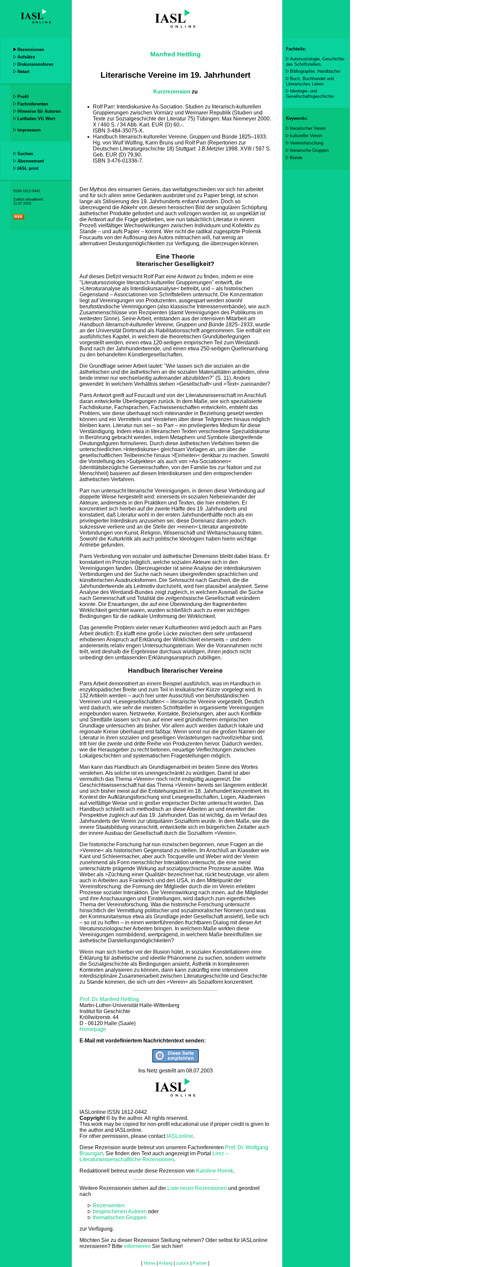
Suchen (25, 153)
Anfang (165, 1263)
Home (149, 1263)
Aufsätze (26, 56)
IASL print (27, 168)
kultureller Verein (306, 135)
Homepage (92, 1029)
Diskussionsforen (35, 64)
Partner (200, 1263)
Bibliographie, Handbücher (315, 71)
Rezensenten (109, 1205)
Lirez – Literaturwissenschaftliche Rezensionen (153, 1156)
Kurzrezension (171, 91)
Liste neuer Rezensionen (197, 1188)
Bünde (296, 157)
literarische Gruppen (309, 150)
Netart (23, 71)
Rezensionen (30, 49)
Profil (23, 96)
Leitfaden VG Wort (36, 118)
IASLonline (180, 1136)
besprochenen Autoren (120, 1211)
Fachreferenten (32, 103)
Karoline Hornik (214, 1171)
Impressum (29, 129)
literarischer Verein (308, 128)
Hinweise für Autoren (39, 111)
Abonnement (30, 161)
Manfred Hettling (175, 54)
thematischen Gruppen (120, 1217)
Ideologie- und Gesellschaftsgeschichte (310, 93)
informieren (137, 1246)
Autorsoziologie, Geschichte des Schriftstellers (315, 61)
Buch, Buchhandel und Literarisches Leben (310, 81)
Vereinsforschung (306, 142)
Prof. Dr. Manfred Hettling (109, 999)
